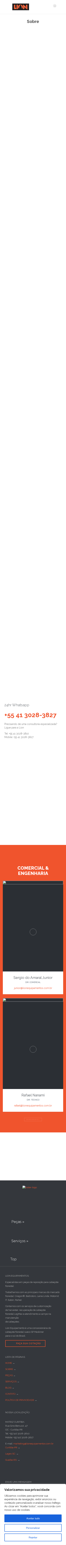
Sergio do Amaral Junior (33, 978)
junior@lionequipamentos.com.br (33, 988)
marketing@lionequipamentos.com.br (33, 1443)
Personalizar (33, 1527)
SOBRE (9, 1369)
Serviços (7, 276)
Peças (19, 276)
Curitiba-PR (11, 1447)
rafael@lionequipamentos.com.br (33, 1105)
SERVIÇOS (11, 1381)
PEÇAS (9, 1375)
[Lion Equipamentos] (30, 7)
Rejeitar (33, 1537)
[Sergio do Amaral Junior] (33, 883)
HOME (8, 1363)
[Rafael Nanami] (33, 1000)
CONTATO (10, 1394)
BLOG (8, 1387)
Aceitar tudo (33, 1518)
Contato (29, 276)
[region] (33, 1514)
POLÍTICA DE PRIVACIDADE (19, 1400)
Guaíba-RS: (11, 1460)
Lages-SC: (10, 1453)
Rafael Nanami (33, 1095)
